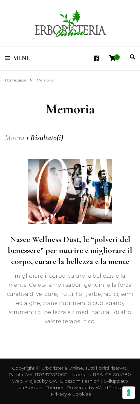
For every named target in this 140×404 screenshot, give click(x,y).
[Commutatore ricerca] (132, 57)
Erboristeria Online (62, 368)
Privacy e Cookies (71, 394)
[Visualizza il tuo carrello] (112, 58)
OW (53, 381)
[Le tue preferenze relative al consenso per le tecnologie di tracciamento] (128, 392)
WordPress (108, 387)
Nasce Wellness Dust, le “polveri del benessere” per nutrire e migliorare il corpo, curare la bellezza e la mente (70, 250)
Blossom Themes (44, 387)
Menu (22, 58)
